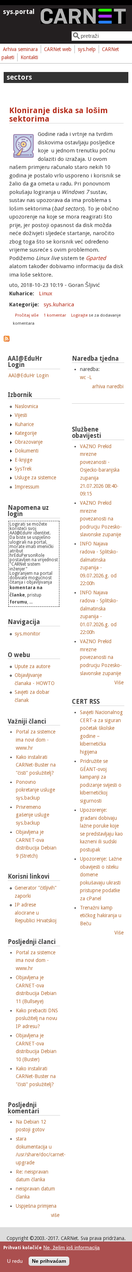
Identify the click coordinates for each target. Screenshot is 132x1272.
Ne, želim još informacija (71, 1247)
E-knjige (23, 460)
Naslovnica (26, 406)
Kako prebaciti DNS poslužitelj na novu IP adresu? (37, 1018)
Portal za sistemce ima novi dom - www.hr (35, 739)
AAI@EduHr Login (28, 375)
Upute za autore (32, 666)
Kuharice (24, 424)
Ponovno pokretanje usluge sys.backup (35, 790)
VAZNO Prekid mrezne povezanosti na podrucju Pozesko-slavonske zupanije (101, 518)
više (55, 1215)
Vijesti (21, 415)
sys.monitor (27, 634)
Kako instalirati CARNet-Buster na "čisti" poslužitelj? (36, 765)
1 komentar (55, 315)
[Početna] (83, 22)
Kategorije (26, 433)
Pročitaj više (27, 315)
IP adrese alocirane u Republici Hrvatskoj (35, 912)
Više (119, 682)
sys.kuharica (59, 304)
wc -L (86, 377)
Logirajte (79, 315)
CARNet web (58, 49)
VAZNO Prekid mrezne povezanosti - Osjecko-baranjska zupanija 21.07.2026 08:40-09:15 (100, 470)
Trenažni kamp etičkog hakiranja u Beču (100, 915)
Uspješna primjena (36, 1206)
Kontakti (29, 57)
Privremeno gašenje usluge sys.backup (32, 815)
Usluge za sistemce (35, 477)
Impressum (27, 487)
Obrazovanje (29, 442)
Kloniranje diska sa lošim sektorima (58, 114)
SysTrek (23, 469)
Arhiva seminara (20, 49)
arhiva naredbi (108, 386)
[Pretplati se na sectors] (7, 339)
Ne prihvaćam (49, 1261)
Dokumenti (26, 451)
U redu (15, 1261)
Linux (45, 293)
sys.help (87, 49)
